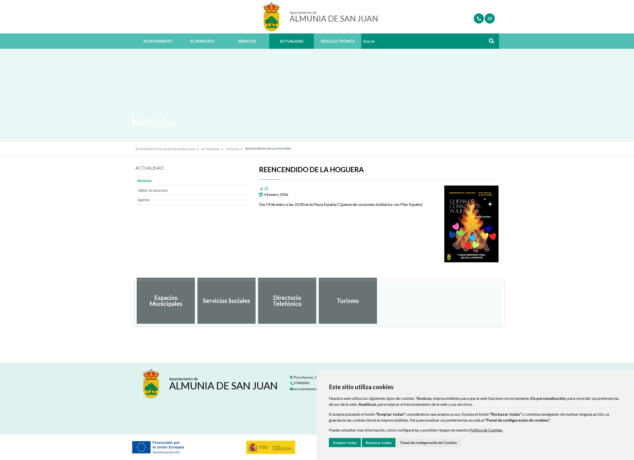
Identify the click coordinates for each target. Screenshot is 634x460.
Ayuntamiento (157, 41)
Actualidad (291, 41)
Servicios (247, 41)
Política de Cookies (485, 430)
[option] (165, 301)
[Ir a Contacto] (490, 18)
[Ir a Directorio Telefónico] (479, 18)
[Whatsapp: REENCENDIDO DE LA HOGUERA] (266, 188)
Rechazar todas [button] (379, 442)
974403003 (301, 383)
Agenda (143, 200)
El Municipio (202, 41)
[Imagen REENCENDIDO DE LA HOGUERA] (471, 224)
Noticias (232, 149)
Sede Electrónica (338, 41)
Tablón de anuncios (152, 190)
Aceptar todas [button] (345, 442)
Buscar (490, 42)
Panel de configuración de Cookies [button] (428, 442)
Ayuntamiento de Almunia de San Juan (165, 149)
